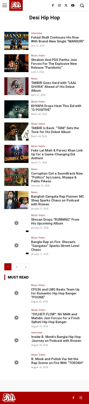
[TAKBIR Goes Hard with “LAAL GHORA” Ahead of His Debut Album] (16, 86)
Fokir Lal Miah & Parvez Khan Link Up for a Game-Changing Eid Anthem (57, 154)
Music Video (38, 55)
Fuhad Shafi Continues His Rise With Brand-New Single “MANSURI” (57, 39)
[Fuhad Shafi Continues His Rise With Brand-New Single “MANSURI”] (16, 41)
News (34, 78)
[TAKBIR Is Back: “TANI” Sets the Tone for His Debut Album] (16, 131)
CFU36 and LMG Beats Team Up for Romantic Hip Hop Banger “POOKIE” (55, 293)
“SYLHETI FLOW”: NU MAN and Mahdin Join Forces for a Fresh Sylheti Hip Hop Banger (55, 318)
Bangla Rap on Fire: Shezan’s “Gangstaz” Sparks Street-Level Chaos (55, 246)
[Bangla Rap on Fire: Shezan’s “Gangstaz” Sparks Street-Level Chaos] (16, 245)
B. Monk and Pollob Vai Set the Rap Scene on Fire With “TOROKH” (57, 361)
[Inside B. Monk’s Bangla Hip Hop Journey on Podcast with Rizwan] (16, 340)
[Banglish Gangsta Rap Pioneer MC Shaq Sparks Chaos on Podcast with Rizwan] (16, 200)
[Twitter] (66, 5)
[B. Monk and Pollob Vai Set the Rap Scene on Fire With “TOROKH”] (16, 362)
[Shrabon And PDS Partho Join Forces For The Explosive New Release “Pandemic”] (16, 63)
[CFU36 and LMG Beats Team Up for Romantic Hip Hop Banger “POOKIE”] (16, 293)
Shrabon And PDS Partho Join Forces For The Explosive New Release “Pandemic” (54, 64)
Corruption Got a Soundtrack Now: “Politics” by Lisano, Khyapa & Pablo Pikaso (57, 177)
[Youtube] (72, 5)
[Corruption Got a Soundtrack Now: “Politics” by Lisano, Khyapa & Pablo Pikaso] (16, 177)
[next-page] (25, 266)
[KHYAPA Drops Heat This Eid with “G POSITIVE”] (16, 109)
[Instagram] (59, 5)
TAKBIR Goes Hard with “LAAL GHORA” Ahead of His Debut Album (53, 87)
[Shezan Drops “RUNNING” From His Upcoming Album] (16, 223)
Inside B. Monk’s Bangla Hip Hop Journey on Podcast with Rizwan (56, 339)
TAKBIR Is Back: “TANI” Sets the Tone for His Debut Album (55, 130)
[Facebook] (52, 5)
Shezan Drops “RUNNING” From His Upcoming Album (55, 221)
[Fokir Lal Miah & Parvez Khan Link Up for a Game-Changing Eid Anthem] (16, 154)
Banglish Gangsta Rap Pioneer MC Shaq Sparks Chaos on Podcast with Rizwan (57, 200)
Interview (36, 33)
